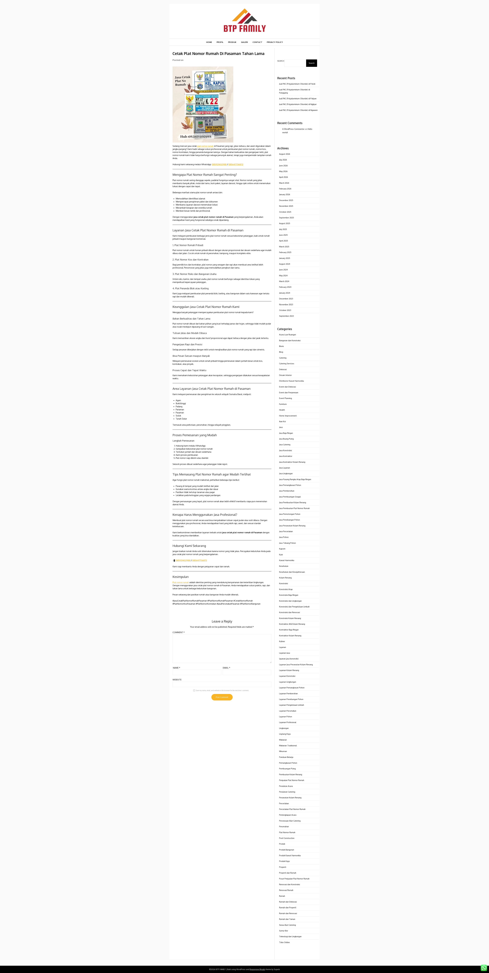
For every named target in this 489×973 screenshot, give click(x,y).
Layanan (282, 647)
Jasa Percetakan (286, 531)
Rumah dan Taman (287, 919)
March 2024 (284, 281)
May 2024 (283, 275)
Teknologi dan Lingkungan (290, 936)
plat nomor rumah (205, 146)
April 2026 (283, 177)
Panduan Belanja (286, 757)
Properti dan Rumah (287, 873)
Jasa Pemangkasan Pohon (290, 485)
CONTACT (257, 42)
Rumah (282, 896)
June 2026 (283, 165)
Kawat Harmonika (286, 560)
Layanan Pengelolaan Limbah (291, 705)
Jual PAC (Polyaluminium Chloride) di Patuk (297, 84)
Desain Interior (285, 375)
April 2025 (283, 241)
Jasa (281, 427)
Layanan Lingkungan (287, 682)
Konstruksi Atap (286, 589)
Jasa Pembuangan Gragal (290, 496)
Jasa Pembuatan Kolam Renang (292, 502)
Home (209, 42)
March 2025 (284, 246)
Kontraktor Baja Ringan (289, 630)
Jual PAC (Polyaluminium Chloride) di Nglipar (298, 104)
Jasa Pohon (284, 537)
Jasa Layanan (284, 468)
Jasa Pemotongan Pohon (289, 514)
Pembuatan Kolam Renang (290, 774)
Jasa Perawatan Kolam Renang (292, 525)
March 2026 (284, 183)
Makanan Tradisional (288, 745)
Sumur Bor (283, 931)
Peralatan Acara (286, 786)
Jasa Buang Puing (286, 439)
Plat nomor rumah (181, 582)
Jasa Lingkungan (286, 473)
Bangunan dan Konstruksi (290, 340)
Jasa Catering (284, 444)
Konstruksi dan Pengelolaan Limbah (294, 606)
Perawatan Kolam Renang (290, 797)
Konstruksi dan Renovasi (289, 612)
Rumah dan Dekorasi (288, 902)
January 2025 (284, 258)
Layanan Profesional (287, 722)
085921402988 (219, 164)
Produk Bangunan (286, 850)
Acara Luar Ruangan (287, 334)
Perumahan (284, 826)
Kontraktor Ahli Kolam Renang (292, 624)
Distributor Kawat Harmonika (291, 381)
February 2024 (285, 287)
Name (176, 668)
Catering (282, 358)
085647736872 (235, 164)
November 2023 (286, 304)
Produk (282, 844)
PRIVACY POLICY (275, 42)
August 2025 (284, 223)
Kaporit (282, 549)
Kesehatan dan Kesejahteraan (292, 572)
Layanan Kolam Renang (289, 670)
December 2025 (286, 200)
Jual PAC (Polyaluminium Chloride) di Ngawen (298, 110)
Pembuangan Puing (287, 768)
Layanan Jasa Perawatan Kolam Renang (296, 664)
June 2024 (283, 269)
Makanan (283, 740)
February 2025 (285, 252)
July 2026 (283, 160)
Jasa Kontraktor (285, 456)
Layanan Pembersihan (288, 693)
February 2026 (285, 188)
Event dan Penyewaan (288, 392)
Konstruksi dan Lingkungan (290, 601)
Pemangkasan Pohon (288, 763)
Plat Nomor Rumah (287, 832)
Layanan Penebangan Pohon (291, 699)
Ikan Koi (282, 421)
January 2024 (284, 293)
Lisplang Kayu (285, 734)
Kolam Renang (285, 577)
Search (280, 61)
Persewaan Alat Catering (290, 821)
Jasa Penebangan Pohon (289, 520)
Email (226, 668)
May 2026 (283, 171)
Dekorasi (283, 369)
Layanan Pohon (285, 716)
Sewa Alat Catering (287, 925)
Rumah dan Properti (287, 907)
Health (282, 410)
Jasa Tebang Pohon (287, 543)
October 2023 (285, 310)
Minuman (283, 751)
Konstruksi (283, 583)
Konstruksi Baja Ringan (288, 595)
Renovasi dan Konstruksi (289, 884)
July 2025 (283, 229)
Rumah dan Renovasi (288, 913)
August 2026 (284, 154)
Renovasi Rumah (286, 890)
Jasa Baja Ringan (286, 433)
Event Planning (285, 398)
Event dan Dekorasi (287, 387)
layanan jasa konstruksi (288, 658)
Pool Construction (286, 838)
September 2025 (286, 217)
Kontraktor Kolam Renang (290, 635)
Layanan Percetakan (287, 711)
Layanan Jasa (284, 653)
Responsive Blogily (257, 969)
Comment (179, 632)
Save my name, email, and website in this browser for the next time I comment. (222, 690)
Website (177, 679)
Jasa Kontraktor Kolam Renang (292, 462)
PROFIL (220, 42)
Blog (281, 352)
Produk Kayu (284, 861)
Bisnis (281, 346)
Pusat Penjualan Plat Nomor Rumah (294, 878)
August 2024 (284, 264)
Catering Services (286, 363)
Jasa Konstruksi (285, 450)
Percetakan (284, 803)
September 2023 (286, 316)
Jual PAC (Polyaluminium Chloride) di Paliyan (297, 98)
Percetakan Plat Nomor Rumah (292, 809)
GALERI (244, 42)
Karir (281, 554)
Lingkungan (284, 728)
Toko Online (284, 942)
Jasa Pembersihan (286, 491)
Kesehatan (283, 566)
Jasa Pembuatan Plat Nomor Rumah (294, 508)
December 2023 (286, 298)
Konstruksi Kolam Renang (290, 618)
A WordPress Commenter (293, 129)
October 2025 (285, 212)
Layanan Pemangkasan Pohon (291, 687)
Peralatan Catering (287, 792)
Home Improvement (288, 416)
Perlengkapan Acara (287, 815)
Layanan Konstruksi (287, 676)
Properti (282, 867)
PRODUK (232, 42)
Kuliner (282, 641)
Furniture (283, 404)
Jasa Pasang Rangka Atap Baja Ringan (295, 479)
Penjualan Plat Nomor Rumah (291, 780)
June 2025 (283, 235)
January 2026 (284, 194)
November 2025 (286, 206)
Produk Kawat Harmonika (290, 855)
